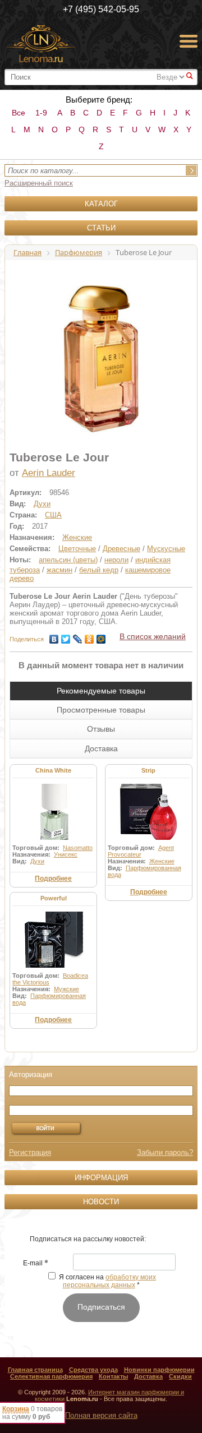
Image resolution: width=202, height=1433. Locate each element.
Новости (101, 1202)
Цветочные (77, 548)
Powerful (53, 898)
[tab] (101, 690)
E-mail (35, 1263)
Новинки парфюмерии (159, 1369)
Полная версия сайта (101, 1415)
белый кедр (98, 570)
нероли (116, 560)
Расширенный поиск (38, 183)
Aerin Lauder (48, 473)
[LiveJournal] (78, 636)
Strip (148, 770)
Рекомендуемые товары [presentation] (101, 690)
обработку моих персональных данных (110, 1281)
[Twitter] (66, 636)
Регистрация (30, 1152)
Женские (77, 537)
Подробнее (53, 878)
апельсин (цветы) (68, 560)
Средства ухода (93, 1369)
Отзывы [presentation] (101, 728)
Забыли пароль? (165, 1152)
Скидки (180, 1376)
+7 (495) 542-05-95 (101, 9)
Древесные (121, 548)
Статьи (101, 228)
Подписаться (101, 1306)
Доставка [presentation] (101, 748)
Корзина (15, 1409)
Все (18, 112)
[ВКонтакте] (54, 636)
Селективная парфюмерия (51, 1376)
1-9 (41, 112)
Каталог (101, 204)
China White (53, 770)
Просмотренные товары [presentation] (101, 709)
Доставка (148, 1376)
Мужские (66, 989)
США (53, 515)
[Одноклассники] (89, 636)
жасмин (59, 570)
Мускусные (166, 548)
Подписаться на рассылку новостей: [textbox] (88, 1239)
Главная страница (35, 1369)
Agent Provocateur (141, 851)
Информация (101, 1177)
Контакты (113, 1376)
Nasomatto (78, 847)
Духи (42, 504)
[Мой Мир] (101, 636)
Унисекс (65, 854)
